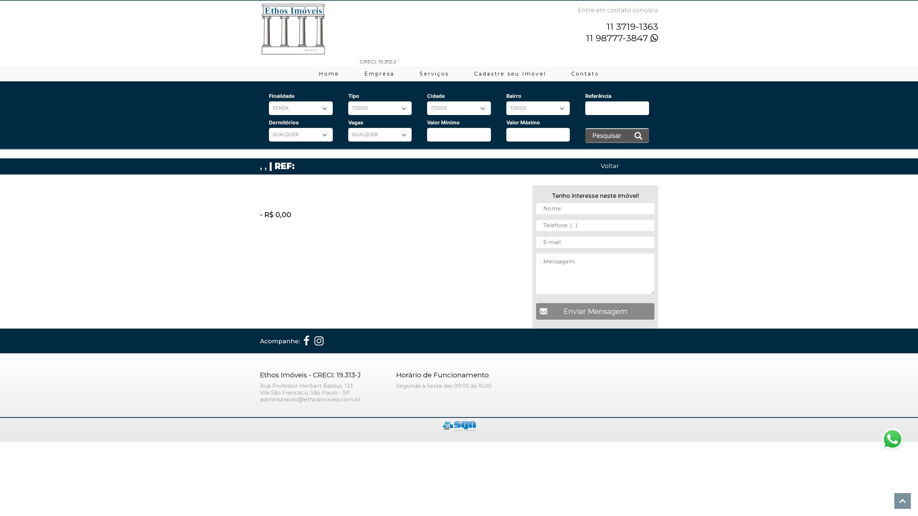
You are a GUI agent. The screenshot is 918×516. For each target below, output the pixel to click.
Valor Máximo (523, 122)
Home (329, 74)
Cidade (436, 96)
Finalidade (281, 96)
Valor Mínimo (443, 122)
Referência (598, 96)
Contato (585, 74)
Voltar (610, 165)
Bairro (513, 96)
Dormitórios (284, 122)
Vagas (355, 122)
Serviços (434, 74)
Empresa (379, 74)
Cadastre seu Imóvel (510, 74)
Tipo (353, 96)
